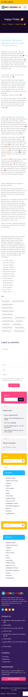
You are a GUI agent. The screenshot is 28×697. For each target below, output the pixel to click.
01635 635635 (8, 2)
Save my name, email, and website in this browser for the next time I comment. (13, 379)
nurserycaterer (5, 324)
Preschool (14, 45)
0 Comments (18, 40)
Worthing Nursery (6, 331)
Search (6, 395)
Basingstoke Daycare (7, 304)
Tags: (2, 296)
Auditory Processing (11, 481)
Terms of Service (11, 693)
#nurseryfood (5, 301)
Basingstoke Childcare (18, 301)
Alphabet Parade (10, 478)
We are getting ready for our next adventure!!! (14, 426)
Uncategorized (10, 513)
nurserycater (19, 321)
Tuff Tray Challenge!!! (10, 423)
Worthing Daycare (19, 327)
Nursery (8, 45)
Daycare (13, 43)
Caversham (5, 657)
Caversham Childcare (7, 314)
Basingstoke (5, 659)
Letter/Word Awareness (12, 506)
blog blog (8, 40)
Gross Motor (9, 496)
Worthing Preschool (19, 331)
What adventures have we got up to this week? (13, 431)
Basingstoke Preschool (8, 311)
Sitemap (3, 693)
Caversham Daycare (7, 317)
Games (8, 493)
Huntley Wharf (6, 662)
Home (4, 24)
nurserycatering (17, 324)
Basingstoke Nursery (7, 307)
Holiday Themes (10, 498)
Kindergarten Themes (12, 503)
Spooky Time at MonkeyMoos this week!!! (14, 419)
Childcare (10, 24)
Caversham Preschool (7, 321)
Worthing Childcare (7, 327)
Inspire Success (10, 501)
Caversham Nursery (20, 317)
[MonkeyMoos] (11, 7)
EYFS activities (20, 43)
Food (4, 45)
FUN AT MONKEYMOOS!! (11, 415)
